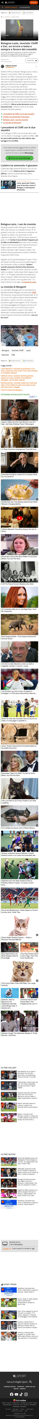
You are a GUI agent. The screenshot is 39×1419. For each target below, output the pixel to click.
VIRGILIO (9, 1402)
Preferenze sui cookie (17, 1410)
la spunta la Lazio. (29, 282)
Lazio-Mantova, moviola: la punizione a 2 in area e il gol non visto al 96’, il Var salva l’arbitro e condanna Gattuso (19, 371)
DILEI (21, 1404)
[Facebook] (11, 1395)
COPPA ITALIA (15, 17)
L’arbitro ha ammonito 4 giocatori (16, 117)
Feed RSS (16, 1388)
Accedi (33, 2)
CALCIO (7, 17)
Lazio (28, 350)
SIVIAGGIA (26, 1404)
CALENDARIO (25, 7)
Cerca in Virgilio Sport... (18, 1381)
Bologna (5, 350)
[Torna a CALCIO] (2, 7)
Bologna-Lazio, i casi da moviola (15, 120)
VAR (13, 355)
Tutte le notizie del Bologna (11, 390)
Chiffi (34, 292)
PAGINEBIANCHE (7, 1404)
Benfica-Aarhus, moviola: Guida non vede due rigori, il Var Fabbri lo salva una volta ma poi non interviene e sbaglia (19, 385)
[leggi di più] (36, 66)
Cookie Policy (29, 1409)
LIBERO (4, 1402)
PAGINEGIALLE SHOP (26, 1402)
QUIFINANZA (33, 1404)
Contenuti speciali (10, 1386)
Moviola (5, 355)
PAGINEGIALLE (16, 1402)
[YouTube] (16, 1395)
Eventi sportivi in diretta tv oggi (23, 1248)
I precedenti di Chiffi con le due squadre (18, 114)
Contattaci (20, 1386)
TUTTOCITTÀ (15, 1404)
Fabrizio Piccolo (11, 66)
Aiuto (26, 1410)
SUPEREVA (23, 1406)
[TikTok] (21, 1395)
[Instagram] (26, 1395)
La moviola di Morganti (12, 123)
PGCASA (35, 1402)
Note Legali (15, 1409)
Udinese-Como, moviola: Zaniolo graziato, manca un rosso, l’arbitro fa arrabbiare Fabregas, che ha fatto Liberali (17, 378)
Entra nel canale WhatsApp (20, 158)
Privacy (22, 1409)
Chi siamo (8, 1409)
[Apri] (2, 2)
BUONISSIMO (16, 1406)
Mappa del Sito (30, 1386)
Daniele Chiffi (18, 350)
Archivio (22, 1388)
